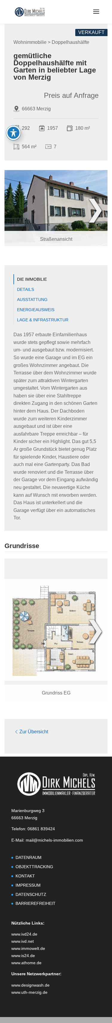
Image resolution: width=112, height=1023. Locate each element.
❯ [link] (95, 208)
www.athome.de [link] (26, 962)
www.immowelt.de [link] (28, 948)
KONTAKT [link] (25, 876)
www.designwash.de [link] (30, 985)
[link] (30, 11)
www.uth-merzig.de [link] (29, 992)
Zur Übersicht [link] (33, 731)
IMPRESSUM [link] (28, 885)
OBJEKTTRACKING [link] (34, 866)
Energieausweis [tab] (35, 309)
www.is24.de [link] (23, 955)
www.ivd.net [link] (22, 941)
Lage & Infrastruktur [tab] (42, 319)
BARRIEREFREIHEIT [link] (36, 903)
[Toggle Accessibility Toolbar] (13, 133)
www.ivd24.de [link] (24, 934)
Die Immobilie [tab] (32, 279)
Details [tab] (25, 289)
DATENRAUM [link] (29, 857)
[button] (96, 15)
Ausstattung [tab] (32, 299)
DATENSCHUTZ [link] (31, 894)
